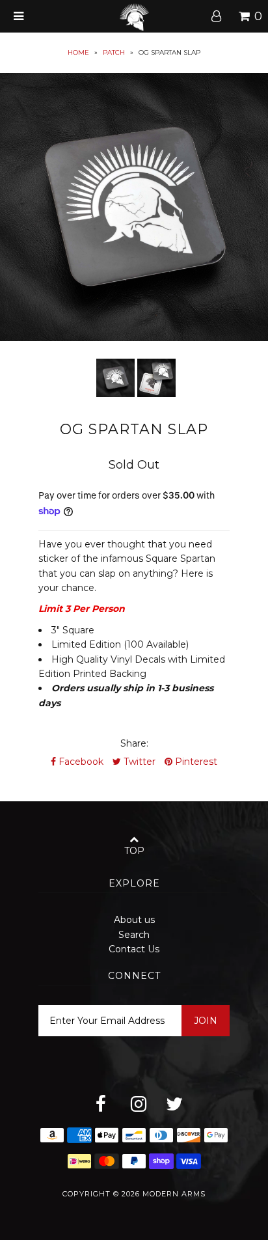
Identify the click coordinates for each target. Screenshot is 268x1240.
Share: (134, 743)
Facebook (79, 761)
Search (134, 935)
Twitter (138, 761)
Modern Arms (174, 1193)
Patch (114, 52)
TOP (134, 851)
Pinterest (194, 761)
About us (134, 920)
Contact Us (134, 949)
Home (78, 52)
